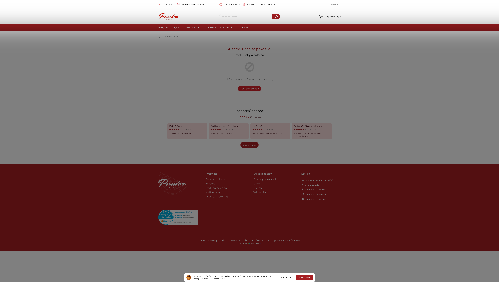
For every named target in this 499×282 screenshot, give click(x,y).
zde (224, 279)
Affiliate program (215, 192)
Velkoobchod (268, 4)
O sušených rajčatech (264, 179)
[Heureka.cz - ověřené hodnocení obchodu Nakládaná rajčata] (178, 217)
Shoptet (245, 243)
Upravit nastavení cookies (286, 240)
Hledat (276, 16)
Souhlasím (305, 277)
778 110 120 (312, 184)
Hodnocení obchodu (249, 111)
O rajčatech (230, 4)
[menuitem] (168, 27)
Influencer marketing (217, 196)
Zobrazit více (249, 145)
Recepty (251, 4)
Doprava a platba (215, 179)
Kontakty (210, 183)
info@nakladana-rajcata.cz (319, 179)
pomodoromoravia (315, 189)
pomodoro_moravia (315, 194)
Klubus (257, 243)
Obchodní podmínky (216, 187)
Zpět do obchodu (249, 88)
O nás (256, 183)
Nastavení (286, 277)
